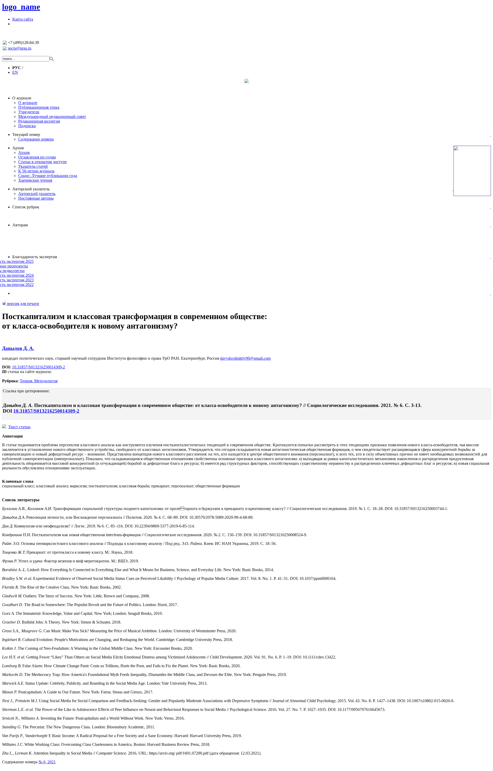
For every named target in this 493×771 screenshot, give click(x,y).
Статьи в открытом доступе (42, 162)
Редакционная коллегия (39, 121)
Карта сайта (22, 19)
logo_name (21, 6)
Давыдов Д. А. (18, 348)
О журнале (21, 98)
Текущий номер (26, 134)
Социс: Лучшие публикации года (47, 175)
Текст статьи (19, 427)
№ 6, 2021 (47, 762)
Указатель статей (33, 166)
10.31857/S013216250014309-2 (38, 367)
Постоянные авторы (36, 198)
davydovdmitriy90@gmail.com (245, 358)
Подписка (27, 126)
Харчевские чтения (35, 180)
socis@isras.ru (19, 48)
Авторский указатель (31, 189)
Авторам (20, 225)
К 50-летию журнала (36, 171)
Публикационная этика (38, 107)
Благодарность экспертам (34, 257)
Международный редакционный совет (52, 116)
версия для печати (22, 303)
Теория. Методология (39, 381)
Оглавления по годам (37, 157)
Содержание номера (36, 139)
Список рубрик (25, 207)
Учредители (28, 112)
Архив (18, 148)
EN (15, 72)
